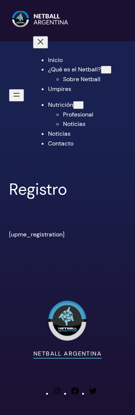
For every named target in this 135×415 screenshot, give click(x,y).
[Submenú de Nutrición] (78, 105)
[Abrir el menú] (16, 95)
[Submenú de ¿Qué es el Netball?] (106, 70)
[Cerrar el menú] (40, 42)
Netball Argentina (67, 353)
